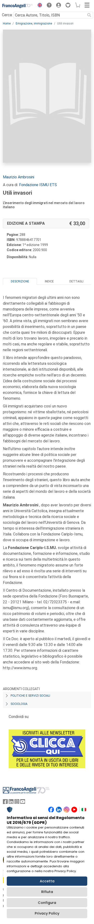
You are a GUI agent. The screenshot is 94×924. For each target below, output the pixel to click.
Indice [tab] (49, 281)
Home (7, 23)
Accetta (47, 881)
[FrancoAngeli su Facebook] (5, 802)
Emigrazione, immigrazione (34, 23)
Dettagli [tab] (76, 281)
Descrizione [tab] (20, 281)
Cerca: (7, 15)
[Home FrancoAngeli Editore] (17, 6)
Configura (47, 902)
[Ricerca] (89, 15)
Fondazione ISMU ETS (38, 185)
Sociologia (19, 704)
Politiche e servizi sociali (30, 695)
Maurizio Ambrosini (18, 177)
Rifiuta (47, 891)
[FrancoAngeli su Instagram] (16, 802)
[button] (38, 5)
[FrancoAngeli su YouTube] (22, 802)
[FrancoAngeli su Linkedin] (11, 802)
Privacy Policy (47, 913)
